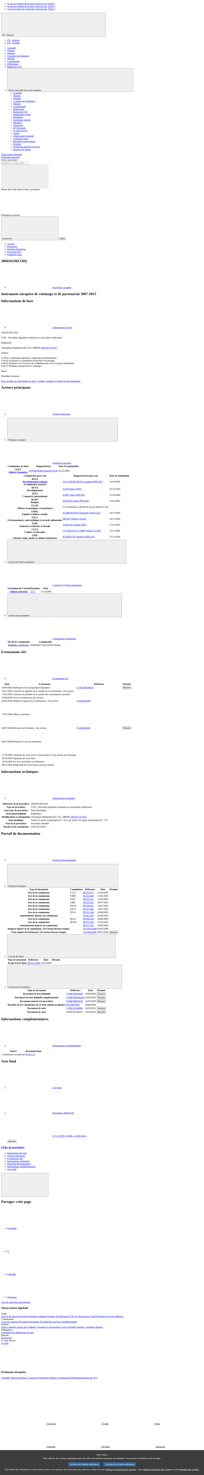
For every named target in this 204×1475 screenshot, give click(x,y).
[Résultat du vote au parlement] (99, 751)
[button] (46, 1366)
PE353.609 (88, 896)
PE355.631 (88, 899)
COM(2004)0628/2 (75, 997)
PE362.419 (88, 915)
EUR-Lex (30, 1054)
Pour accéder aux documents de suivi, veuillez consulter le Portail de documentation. (41, 381)
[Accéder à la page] (99, 724)
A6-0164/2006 (84, 701)
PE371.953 (88, 925)
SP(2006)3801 (73, 1005)
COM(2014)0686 (74, 1008)
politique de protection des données (121, 1469)
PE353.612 (88, 892)
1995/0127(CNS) (48, 348)
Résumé (126, 688)
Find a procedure (9, 160)
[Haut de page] (24, 1185)
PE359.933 (88, 906)
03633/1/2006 (33, 963)
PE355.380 (88, 909)
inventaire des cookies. (189, 1469)
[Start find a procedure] (24, 176)
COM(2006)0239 (74, 1001)
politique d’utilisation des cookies (157, 1469)
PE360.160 (88, 919)
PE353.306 (88, 912)
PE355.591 (88, 902)
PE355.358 (88, 922)
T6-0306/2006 (83, 728)
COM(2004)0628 (85, 687)
